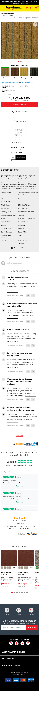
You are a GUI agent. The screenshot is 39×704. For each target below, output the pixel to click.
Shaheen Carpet (8, 15)
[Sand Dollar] (5, 567)
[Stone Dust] (2, 567)
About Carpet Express (13, 652)
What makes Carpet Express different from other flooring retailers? (19, 381)
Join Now (32, 627)
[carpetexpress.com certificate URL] (28, 533)
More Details (6, 94)
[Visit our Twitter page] (22, 643)
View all (19, 436)
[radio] (5, 73)
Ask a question (27, 82)
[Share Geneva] (35, 24)
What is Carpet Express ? (18, 329)
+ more (13, 567)
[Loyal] (37, 567)
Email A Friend (32, 18)
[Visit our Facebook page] (17, 643)
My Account (8, 659)
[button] (2, 8)
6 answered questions (10, 82)
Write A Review (19, 18)
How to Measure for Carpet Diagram (18, 278)
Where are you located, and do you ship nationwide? (22, 305)
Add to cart (21, 157)
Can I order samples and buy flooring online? (19, 354)
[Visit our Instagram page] (28, 643)
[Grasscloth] (10, 567)
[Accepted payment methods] (19, 679)
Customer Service (11, 666)
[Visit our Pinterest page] (11, 643)
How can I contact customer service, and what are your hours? (21, 409)
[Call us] (26, 8)
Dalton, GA (24, 3)
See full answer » (12, 292)
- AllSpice (6, 573)
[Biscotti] (7, 567)
